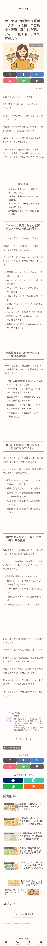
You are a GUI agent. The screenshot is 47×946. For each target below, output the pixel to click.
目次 (20, 184)
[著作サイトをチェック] (16, 739)
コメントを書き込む (23, 914)
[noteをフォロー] (21, 739)
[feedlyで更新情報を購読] (26, 739)
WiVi (16, 716)
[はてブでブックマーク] (37, 74)
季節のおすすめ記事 (13, 748)
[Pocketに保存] (10, 80)
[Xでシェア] (10, 74)
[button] (37, 80)
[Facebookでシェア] (23, 74)
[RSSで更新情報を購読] (31, 739)
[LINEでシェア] (23, 80)
